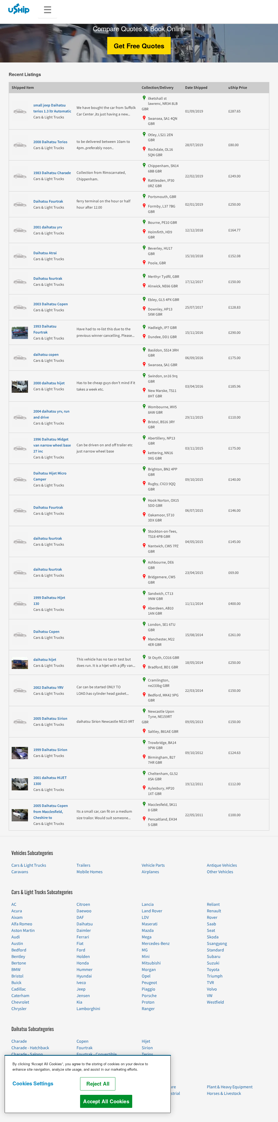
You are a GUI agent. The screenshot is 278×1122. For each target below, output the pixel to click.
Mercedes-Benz (156, 943)
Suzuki (213, 963)
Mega (146, 937)
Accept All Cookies (106, 1101)
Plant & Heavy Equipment (229, 1087)
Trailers (83, 865)
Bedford (18, 950)
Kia (79, 1002)
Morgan (149, 969)
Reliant (213, 904)
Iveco (81, 982)
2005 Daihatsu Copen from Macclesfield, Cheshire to (50, 812)
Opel (146, 976)
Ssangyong (217, 943)
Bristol (17, 976)
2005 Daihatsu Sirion (50, 718)
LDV (145, 917)
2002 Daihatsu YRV (48, 688)
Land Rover (152, 911)
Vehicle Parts (153, 865)
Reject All (98, 1083)
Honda (83, 963)
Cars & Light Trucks (28, 865)
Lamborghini (88, 1008)
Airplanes (150, 872)
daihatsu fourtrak (47, 538)
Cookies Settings (32, 1083)
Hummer (85, 969)
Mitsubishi (151, 963)
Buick (16, 982)
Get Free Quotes (139, 45)
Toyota (213, 969)
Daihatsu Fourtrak (48, 201)
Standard (215, 950)
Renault (214, 911)
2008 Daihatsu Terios (50, 142)
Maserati (149, 924)
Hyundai (84, 976)
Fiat (80, 943)
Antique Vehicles (222, 865)
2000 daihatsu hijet (49, 383)
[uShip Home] (19, 8)
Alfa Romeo (21, 924)
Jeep (81, 989)
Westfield (215, 1002)
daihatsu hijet (44, 660)
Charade (19, 1041)
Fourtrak (85, 1048)
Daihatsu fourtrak (47, 278)
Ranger (148, 1008)
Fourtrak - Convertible (97, 1054)
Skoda (213, 937)
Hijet (146, 1041)
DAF (80, 917)
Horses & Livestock (224, 1093)
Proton (148, 1002)
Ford (81, 950)
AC (13, 904)
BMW (16, 969)
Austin (17, 943)
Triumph (215, 976)
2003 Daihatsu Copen (50, 304)
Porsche (149, 995)
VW (210, 995)
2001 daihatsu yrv (47, 227)
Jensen (83, 995)
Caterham (20, 995)
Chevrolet (20, 1002)
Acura (16, 911)
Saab (211, 924)
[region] (87, 1084)
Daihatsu (85, 924)
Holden (83, 956)
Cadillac (18, 989)
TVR (210, 982)
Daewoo (84, 911)
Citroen (83, 904)
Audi (15, 937)
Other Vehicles (220, 872)
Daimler (84, 930)
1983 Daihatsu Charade (52, 173)
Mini (146, 956)
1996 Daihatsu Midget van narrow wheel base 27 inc (52, 445)
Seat (211, 930)
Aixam (17, 917)
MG (145, 950)
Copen (83, 1041)
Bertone (18, 963)
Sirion (147, 1048)
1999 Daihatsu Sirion (50, 750)
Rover (212, 917)
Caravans (19, 872)
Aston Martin (23, 930)
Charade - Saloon (27, 1054)
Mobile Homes (90, 872)
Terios (147, 1054)
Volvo (212, 989)
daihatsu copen (46, 355)
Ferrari (83, 937)
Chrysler (19, 1008)
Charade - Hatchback (30, 1048)
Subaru (213, 956)
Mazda (148, 930)
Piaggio (148, 989)
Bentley (18, 956)
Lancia (148, 904)
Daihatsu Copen (46, 632)
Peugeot (149, 982)
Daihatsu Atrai (45, 253)
